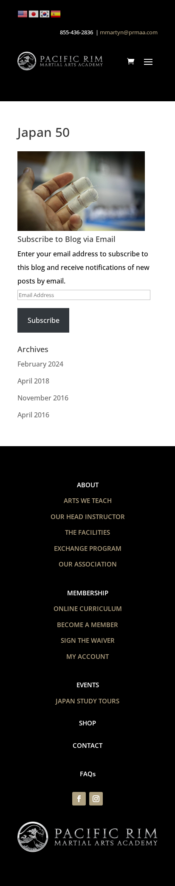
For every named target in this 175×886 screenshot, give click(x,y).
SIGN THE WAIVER (88, 640)
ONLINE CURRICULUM (88, 608)
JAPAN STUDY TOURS (87, 701)
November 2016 (42, 398)
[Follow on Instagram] (96, 798)
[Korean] (45, 13)
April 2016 (33, 414)
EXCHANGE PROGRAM (87, 548)
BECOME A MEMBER (87, 624)
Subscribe (43, 320)
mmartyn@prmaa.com (129, 32)
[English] (22, 13)
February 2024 (40, 364)
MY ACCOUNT (87, 656)
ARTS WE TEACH (88, 500)
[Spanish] (56, 13)
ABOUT (88, 484)
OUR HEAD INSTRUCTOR (88, 516)
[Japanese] (34, 13)
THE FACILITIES (87, 532)
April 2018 (33, 381)
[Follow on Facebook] (79, 798)
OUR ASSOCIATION (88, 564)
